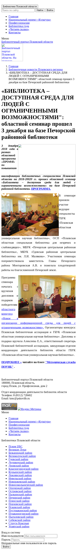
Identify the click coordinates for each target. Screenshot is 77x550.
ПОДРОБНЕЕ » (11, 362)
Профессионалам (19, 22)
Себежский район (19, 520)
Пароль (5, 539)
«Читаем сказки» (19, 29)
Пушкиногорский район (23, 513)
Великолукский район (22, 456)
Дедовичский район (21, 462)
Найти (40, 10)
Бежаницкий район (20, 452)
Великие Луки (17, 449)
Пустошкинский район (23, 510)
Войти (50, 10)
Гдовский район (18, 459)
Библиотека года (19, 26)
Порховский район (20, 504)
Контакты (15, 32)
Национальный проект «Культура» (30, 19)
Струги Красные (19, 523)
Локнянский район (20, 475)
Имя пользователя (12, 535)
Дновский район (19, 465)
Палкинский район (20, 494)
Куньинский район (20, 472)
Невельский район (20, 478)
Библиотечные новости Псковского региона (36, 69)
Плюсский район (19, 500)
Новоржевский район (22, 481)
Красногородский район (23, 468)
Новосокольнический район (26, 484)
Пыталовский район (21, 516)
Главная (13, 16)
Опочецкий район (20, 488)
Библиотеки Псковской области (20, 6)
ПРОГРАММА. (41, 188)
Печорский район (19, 497)
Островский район (20, 491)
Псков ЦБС (16, 446)
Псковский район (19, 507)
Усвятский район (19, 526)
